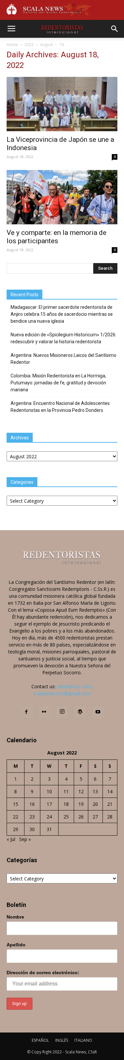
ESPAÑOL (40, 1040)
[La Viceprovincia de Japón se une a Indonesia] (62, 104)
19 (81, 804)
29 (15, 829)
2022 (29, 44)
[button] (114, 29)
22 (15, 816)
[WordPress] (80, 712)
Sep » (25, 839)
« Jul (11, 839)
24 (49, 816)
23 (32, 816)
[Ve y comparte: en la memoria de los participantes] (62, 197)
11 (66, 791)
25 (66, 816)
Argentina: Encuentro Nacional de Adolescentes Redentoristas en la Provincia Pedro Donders (60, 407)
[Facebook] (26, 712)
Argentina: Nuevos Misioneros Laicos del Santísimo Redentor (63, 359)
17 (49, 804)
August (46, 44)
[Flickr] (44, 712)
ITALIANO (83, 1040)
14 (109, 791)
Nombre (15, 917)
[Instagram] (62, 712)
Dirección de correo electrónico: (43, 972)
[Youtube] (97, 712)
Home (12, 44)
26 (81, 816)
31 (49, 829)
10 (49, 791)
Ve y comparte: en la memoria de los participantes (56, 237)
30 (32, 829)
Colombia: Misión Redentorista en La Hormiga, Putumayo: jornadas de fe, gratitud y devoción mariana (58, 382)
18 (66, 804)
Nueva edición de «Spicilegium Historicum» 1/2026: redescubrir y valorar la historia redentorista (63, 338)
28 (109, 816)
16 (32, 804)
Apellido (16, 944)
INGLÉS (61, 1040)
